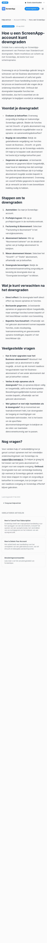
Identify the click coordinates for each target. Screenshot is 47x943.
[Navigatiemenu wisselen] (42, 8)
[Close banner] (44, 2)
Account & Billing (20, 20)
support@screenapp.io (12, 459)
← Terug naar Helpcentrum (12, 503)
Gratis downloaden (34, 2)
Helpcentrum (6, 20)
